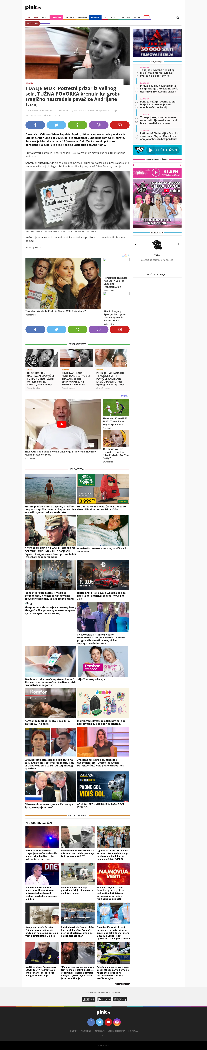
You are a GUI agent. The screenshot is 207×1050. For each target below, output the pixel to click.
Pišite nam (133, 1031)
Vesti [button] (45, 17)
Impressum (100, 1031)
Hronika (82, 17)
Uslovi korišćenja (116, 1031)
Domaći (29, 83)
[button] (29, 363)
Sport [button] (113, 17)
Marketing (86, 1031)
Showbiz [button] (69, 17)
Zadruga (56, 17)
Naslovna (32, 17)
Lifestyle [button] (125, 17)
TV (105, 17)
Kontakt (73, 1031)
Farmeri (95, 17)
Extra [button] (137, 17)
